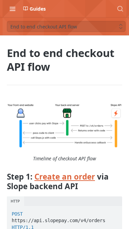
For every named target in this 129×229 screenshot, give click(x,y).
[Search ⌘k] (120, 8)
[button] (64, 125)
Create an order (64, 176)
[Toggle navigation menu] (12, 8)
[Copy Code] (113, 211)
